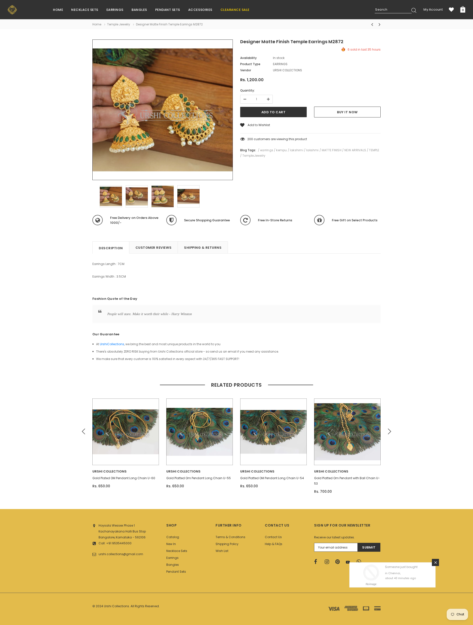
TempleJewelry (253, 155)
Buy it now (347, 112)
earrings (266, 150)
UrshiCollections (112, 344)
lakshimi (296, 150)
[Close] (435, 540)
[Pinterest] (339, 562)
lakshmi (312, 150)
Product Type (250, 64)
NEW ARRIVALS (355, 150)
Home (96, 24)
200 (250, 139)
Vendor (245, 70)
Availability (248, 58)
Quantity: (247, 90)
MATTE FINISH (331, 150)
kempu (281, 150)
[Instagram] (328, 562)
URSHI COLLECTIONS (109, 471)
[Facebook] (317, 562)
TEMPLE (374, 150)
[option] (162, 110)
